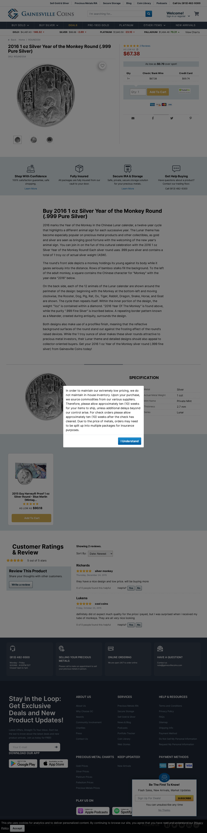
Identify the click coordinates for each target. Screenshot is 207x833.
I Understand (130, 441)
